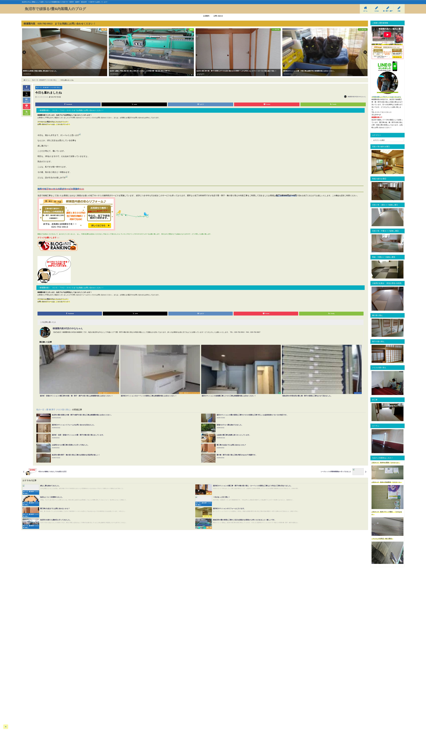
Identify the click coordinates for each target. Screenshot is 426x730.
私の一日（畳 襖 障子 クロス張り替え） (48, 87)
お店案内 (206, 16)
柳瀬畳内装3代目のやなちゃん (357, 96)
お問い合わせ (218, 16)
